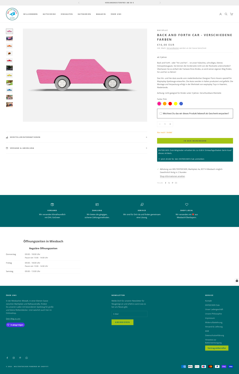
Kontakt (208, 300)
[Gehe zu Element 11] (9, 104)
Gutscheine (49, 14)
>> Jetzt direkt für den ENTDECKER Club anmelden (181, 159)
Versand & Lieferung (214, 326)
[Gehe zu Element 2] (9, 38)
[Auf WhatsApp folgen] (26, 358)
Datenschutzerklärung (214, 335)
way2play (162, 30)
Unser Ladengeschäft (214, 309)
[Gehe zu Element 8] (9, 82)
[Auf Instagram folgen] (13, 358)
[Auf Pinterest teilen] (173, 183)
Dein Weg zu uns (13, 318)
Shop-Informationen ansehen (172, 176)
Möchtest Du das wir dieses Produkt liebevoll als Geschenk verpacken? (196, 113)
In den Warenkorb (195, 141)
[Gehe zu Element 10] (9, 97)
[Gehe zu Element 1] (9, 31)
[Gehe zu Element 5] (9, 60)
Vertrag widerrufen (217, 348)
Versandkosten (173, 48)
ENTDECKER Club (212, 305)
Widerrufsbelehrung (213, 322)
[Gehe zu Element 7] (9, 75)
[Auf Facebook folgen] (7, 358)
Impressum (210, 318)
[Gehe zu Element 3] (9, 46)
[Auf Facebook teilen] (166, 183)
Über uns (116, 14)
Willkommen (30, 14)
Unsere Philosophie (213, 313)
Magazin (101, 14)
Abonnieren (122, 322)
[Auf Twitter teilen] (169, 183)
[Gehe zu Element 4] (9, 53)
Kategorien (84, 14)
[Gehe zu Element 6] (9, 68)
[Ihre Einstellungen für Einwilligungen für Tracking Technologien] (237, 280)
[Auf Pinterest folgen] (20, 358)
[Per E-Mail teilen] (176, 183)
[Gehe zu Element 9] (9, 90)
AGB (207, 331)
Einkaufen (67, 14)
